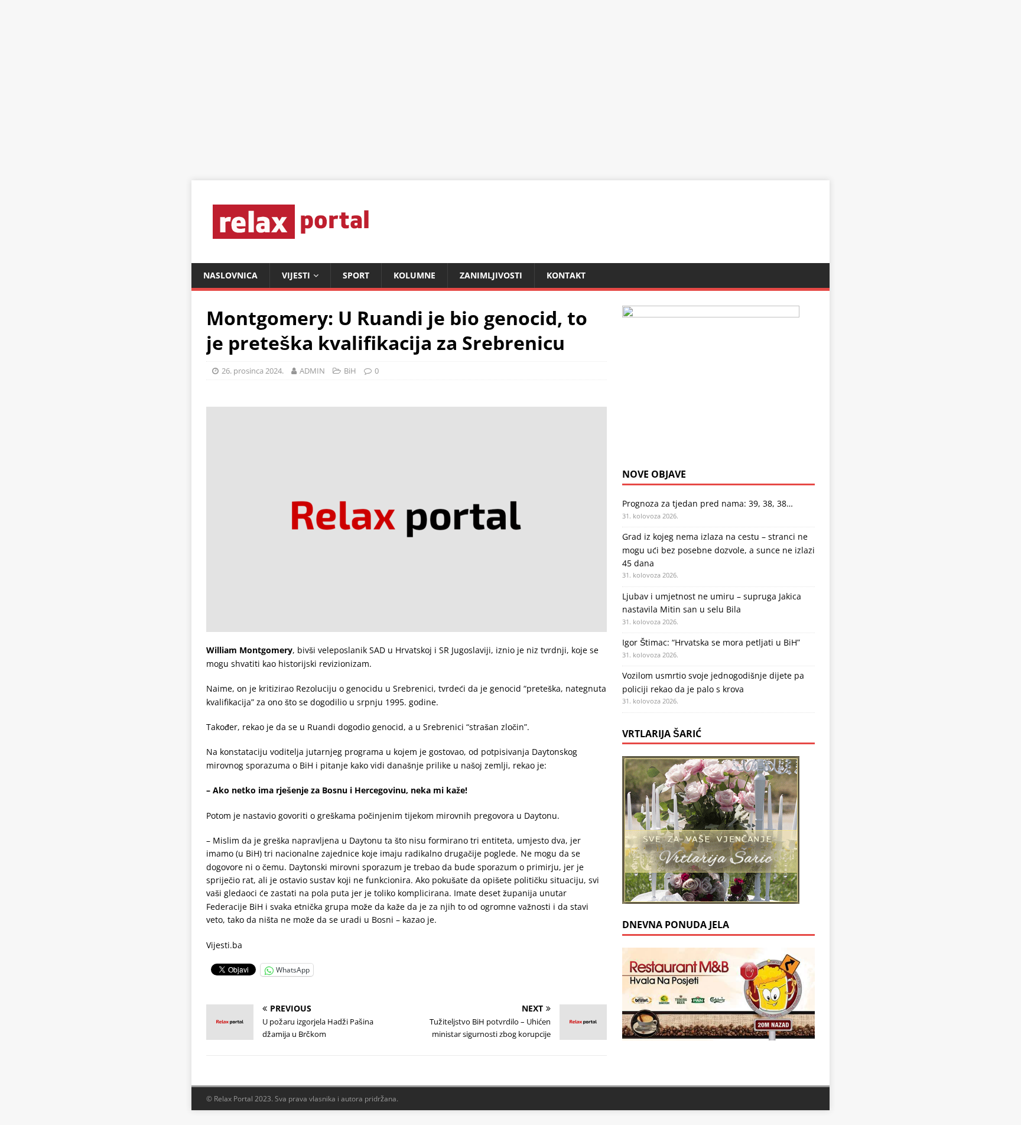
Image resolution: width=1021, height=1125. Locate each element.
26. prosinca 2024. (253, 370)
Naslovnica (230, 275)
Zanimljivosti (491, 275)
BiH (350, 370)
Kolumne (414, 275)
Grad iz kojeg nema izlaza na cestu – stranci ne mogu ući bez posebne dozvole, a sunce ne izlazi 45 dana (718, 550)
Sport (356, 275)
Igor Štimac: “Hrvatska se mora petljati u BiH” (711, 642)
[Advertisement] (354, 83)
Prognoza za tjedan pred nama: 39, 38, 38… (707, 503)
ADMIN (312, 370)
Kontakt (566, 275)
